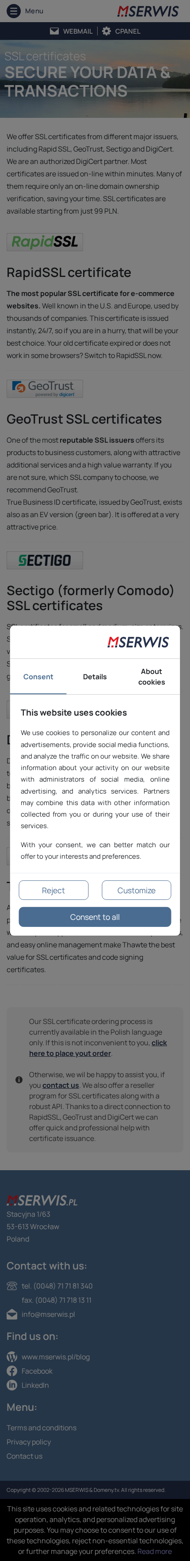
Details (95, 676)
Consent (38, 676)
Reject (53, 890)
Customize (137, 890)
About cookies (151, 676)
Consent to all (95, 916)
